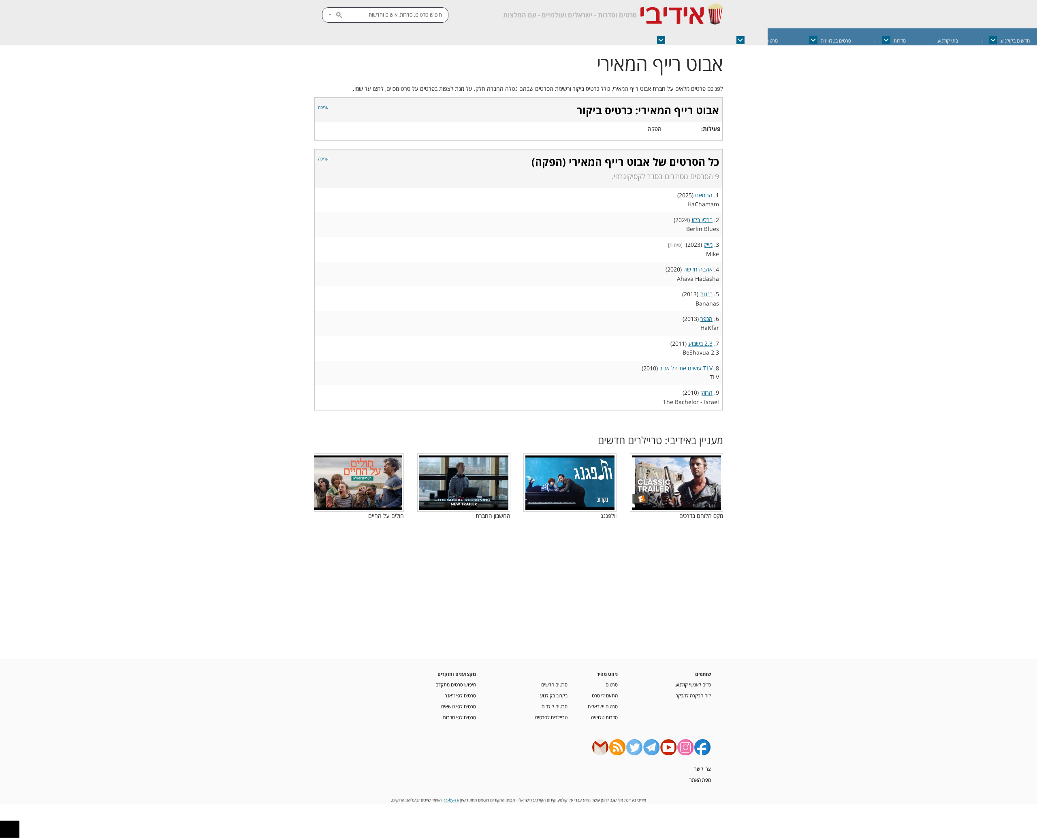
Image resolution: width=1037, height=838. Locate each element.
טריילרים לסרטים (551, 717)
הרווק (706, 392)
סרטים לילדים (555, 706)
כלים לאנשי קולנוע (693, 684)
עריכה (323, 107)
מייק (708, 244)
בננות (706, 294)
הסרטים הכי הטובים (686, 40)
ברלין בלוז (702, 220)
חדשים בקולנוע (1015, 40)
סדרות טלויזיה (604, 717)
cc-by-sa (451, 800)
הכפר (706, 319)
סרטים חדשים (554, 684)
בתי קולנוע (947, 40)
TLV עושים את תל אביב (686, 368)
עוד (579, 40)
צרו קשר (702, 768)
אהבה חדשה (698, 269)
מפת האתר (700, 779)
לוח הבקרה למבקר (693, 695)
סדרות (900, 40)
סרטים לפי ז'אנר (460, 695)
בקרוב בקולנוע (554, 695)
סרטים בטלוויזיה (836, 40)
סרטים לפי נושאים (458, 706)
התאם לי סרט (605, 695)
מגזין (621, 40)
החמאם (704, 195)
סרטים (612, 684)
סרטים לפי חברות (459, 717)
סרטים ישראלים (763, 40)
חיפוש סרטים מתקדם (455, 684)
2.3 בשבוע (700, 343)
